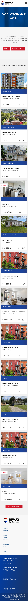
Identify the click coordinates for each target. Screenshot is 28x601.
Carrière (5, 535)
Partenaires (6, 539)
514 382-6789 (8, 589)
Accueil (6, 48)
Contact (5, 549)
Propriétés (5, 528)
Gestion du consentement (17, 597)
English (4, 551)
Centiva (17, 599)
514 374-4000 (8, 563)
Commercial (5, 530)
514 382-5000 (8, 572)
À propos (5, 537)
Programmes (6, 544)
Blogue (4, 546)
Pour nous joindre (18, 48)
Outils (4, 542)
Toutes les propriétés (14, 506)
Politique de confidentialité (14, 596)
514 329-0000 (8, 580)
